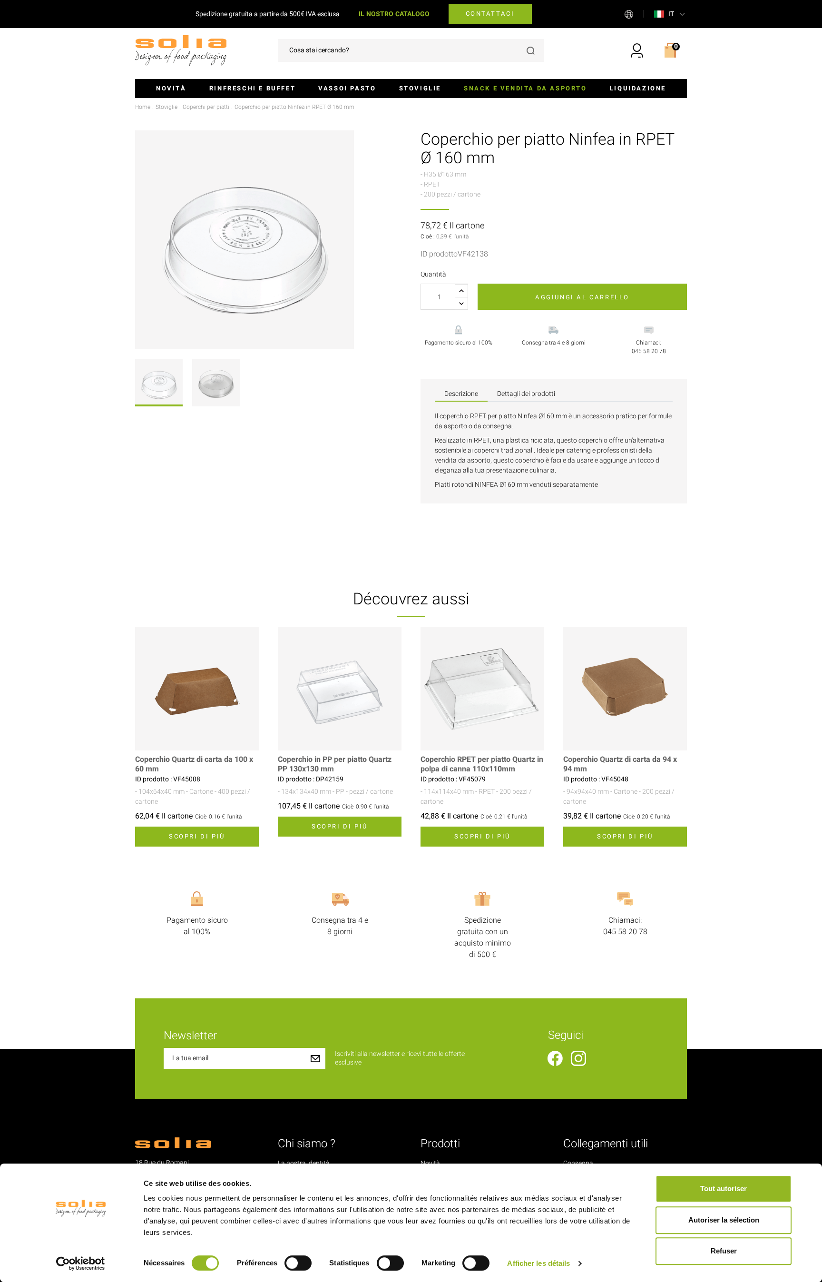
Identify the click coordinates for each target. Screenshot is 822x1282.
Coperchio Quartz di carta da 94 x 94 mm (620, 764)
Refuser (724, 1251)
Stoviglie (420, 88)
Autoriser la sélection (723, 1220)
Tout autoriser (723, 1188)
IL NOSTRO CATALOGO (394, 14)
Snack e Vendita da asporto (525, 88)
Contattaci (490, 13)
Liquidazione (638, 88)
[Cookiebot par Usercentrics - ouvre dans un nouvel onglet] (80, 1263)
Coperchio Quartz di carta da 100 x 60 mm (194, 764)
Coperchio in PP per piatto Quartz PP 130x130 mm (334, 764)
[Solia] (180, 50)
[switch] (298, 1263)
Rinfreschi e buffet (252, 88)
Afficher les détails (538, 1263)
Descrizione (461, 394)
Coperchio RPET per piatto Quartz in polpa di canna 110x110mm (482, 764)
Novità (171, 88)
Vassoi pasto (347, 88)
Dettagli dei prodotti (526, 394)
